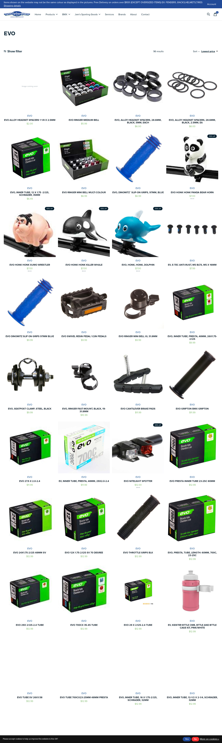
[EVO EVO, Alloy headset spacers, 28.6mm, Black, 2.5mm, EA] (192, 86)
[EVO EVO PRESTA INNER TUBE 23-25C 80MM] (192, 447)
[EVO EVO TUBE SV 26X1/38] (30, 664)
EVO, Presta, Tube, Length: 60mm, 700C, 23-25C (192, 554)
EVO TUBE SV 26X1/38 (29, 697)
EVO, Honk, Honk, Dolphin (138, 265)
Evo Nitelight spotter (138, 481)
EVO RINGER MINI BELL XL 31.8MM (138, 336)
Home (38, 14)
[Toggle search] (209, 14)
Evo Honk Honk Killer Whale (84, 265)
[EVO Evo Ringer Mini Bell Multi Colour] (84, 159)
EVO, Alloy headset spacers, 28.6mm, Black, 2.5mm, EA (192, 121)
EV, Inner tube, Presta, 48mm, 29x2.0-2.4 (84, 481)
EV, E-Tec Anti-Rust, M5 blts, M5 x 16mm (192, 265)
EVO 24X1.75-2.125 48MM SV (29, 552)
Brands (122, 14)
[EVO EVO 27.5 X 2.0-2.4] (30, 447)
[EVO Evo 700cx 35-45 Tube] (84, 591)
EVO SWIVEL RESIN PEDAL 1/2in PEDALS (83, 336)
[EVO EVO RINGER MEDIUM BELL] (84, 86)
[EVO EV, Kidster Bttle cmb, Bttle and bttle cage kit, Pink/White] (192, 591)
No (195, 739)
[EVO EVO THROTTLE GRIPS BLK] (138, 519)
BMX (64, 14)
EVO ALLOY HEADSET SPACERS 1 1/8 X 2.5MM (29, 120)
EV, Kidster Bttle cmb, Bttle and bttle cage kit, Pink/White (192, 626)
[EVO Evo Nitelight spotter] (138, 447)
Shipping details (12, 5)
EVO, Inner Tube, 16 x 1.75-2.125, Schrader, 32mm (138, 699)
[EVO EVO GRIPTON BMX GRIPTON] (192, 375)
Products (50, 14)
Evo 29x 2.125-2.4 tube (30, 625)
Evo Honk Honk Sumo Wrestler (30, 265)
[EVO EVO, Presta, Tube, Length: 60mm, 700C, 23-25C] (192, 519)
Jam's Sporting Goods (86, 14)
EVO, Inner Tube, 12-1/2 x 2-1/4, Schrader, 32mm (192, 699)
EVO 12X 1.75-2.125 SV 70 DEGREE (84, 552)
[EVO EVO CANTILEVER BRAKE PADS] (138, 375)
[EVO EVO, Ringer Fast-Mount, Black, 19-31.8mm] (84, 375)
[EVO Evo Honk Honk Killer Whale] (84, 231)
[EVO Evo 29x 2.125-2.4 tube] (30, 591)
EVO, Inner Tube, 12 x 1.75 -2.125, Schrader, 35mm (29, 194)
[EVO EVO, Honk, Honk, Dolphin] (138, 231)
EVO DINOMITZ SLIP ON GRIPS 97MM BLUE (30, 336)
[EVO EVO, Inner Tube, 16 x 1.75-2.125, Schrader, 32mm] (138, 664)
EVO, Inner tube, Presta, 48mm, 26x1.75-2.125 (192, 338)
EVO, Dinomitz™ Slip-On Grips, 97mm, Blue (138, 192)
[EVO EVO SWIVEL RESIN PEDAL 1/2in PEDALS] (84, 303)
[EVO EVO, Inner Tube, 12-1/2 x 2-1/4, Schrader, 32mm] (192, 664)
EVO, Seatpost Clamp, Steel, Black (29, 408)
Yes (187, 739)
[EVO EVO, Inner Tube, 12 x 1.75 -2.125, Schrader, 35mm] (30, 159)
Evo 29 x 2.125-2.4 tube (138, 625)
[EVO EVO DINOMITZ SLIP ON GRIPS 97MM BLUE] (30, 303)
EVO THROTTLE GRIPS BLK (138, 552)
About (133, 14)
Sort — (196, 51)
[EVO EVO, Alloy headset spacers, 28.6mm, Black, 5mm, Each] (138, 86)
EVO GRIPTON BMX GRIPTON (192, 408)
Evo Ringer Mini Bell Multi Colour (84, 192)
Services (109, 14)
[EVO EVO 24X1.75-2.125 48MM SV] (30, 519)
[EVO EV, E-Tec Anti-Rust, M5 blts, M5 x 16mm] (192, 231)
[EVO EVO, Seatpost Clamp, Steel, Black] (30, 375)
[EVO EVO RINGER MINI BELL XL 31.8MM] (138, 303)
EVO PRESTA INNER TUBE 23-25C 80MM (192, 481)
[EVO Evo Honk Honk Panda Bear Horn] (192, 159)
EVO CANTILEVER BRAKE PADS (138, 408)
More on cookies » (209, 739)
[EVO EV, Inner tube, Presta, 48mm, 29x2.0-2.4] (84, 447)
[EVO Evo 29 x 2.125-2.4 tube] (138, 591)
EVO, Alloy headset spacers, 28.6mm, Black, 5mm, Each (138, 121)
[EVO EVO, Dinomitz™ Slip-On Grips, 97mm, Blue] (138, 159)
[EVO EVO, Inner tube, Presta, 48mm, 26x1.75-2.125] (192, 303)
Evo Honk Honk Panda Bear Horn (192, 192)
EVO (29, 115)
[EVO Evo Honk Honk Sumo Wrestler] (30, 231)
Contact (145, 14)
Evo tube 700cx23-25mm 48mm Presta (84, 697)
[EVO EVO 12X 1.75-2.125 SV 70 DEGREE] (84, 519)
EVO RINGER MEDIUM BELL (84, 120)
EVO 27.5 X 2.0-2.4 (29, 481)
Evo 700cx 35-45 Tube (84, 625)
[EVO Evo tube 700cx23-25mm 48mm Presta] (84, 664)
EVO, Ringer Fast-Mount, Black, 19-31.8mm (84, 410)
